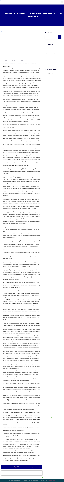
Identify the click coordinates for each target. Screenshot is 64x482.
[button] (62, 2)
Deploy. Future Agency (51, 480)
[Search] (59, 37)
